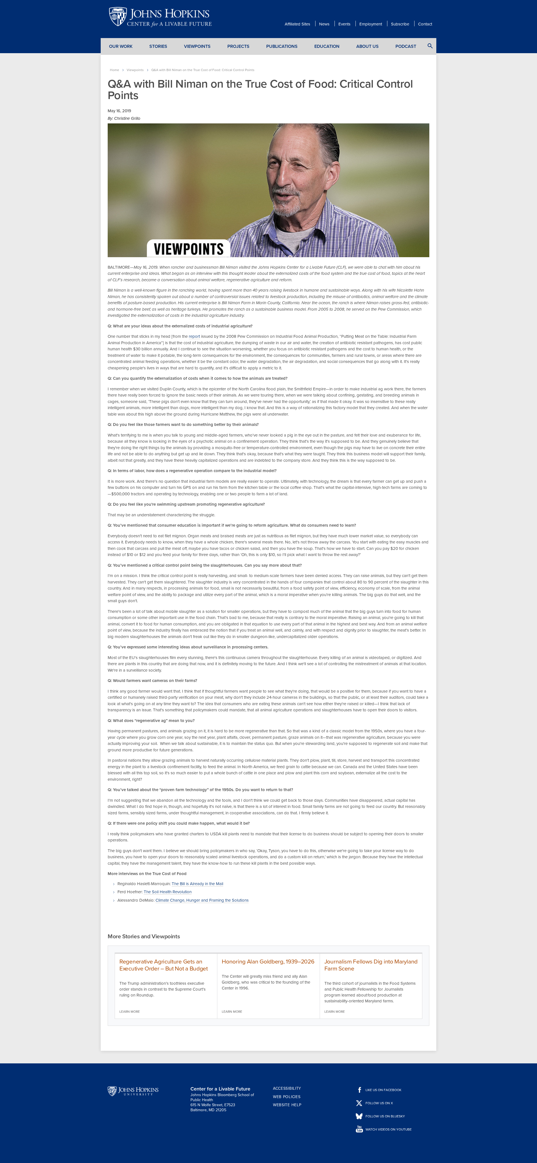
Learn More (129, 1012)
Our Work (121, 46)
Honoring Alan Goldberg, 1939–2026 (268, 961)
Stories (158, 46)
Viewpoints (197, 46)
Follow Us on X (379, 1103)
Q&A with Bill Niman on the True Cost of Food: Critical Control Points (203, 70)
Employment (370, 24)
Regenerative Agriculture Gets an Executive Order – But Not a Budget (163, 965)
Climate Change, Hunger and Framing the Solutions (202, 900)
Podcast (405, 46)
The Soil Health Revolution (168, 891)
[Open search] (430, 46)
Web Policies (286, 1096)
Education (327, 46)
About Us (367, 46)
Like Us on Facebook (383, 1090)
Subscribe (400, 24)
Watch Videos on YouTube (389, 1129)
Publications (282, 46)
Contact (425, 24)
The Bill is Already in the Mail (197, 883)
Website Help (287, 1105)
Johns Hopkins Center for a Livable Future (162, 17)
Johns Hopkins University (133, 1091)
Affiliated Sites (297, 24)
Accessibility (287, 1088)
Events (344, 24)
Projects (238, 46)
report (194, 336)
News (324, 24)
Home (114, 70)
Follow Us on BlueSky (385, 1116)
